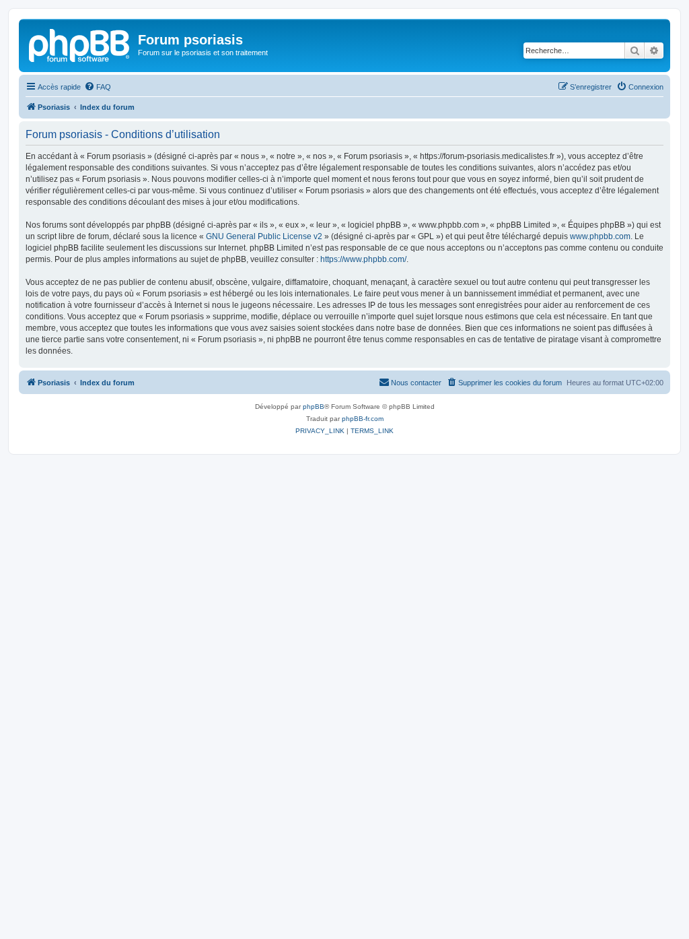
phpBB (313, 406)
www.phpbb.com (600, 236)
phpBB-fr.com (363, 418)
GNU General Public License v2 (264, 236)
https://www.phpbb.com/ (363, 259)
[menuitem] (97, 87)
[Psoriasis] (80, 43)
